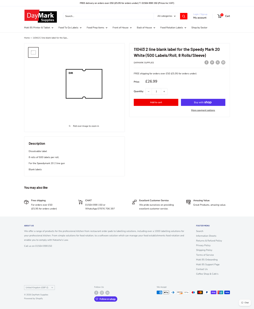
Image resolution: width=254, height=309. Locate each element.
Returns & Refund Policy (209, 240)
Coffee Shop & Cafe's (207, 274)
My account (199, 17)
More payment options (203, 110)
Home (27, 37)
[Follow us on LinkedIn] (107, 293)
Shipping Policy (204, 250)
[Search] (183, 16)
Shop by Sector (199, 27)
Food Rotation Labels (171, 27)
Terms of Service (205, 255)
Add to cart (156, 102)
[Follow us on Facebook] (96, 293)
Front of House (120, 27)
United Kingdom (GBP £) (37, 287)
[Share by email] (223, 62)
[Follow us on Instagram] (102, 293)
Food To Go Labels (68, 27)
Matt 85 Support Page (208, 264)
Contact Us (202, 269)
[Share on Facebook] (206, 62)
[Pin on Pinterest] (212, 62)
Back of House (144, 27)
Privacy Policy (203, 245)
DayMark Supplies (144, 62)
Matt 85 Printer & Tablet (37, 27)
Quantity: (139, 91)
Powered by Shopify (33, 298)
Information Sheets (206, 235)
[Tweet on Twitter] (218, 62)
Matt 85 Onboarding (207, 259)
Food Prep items (95, 27)
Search (199, 231)
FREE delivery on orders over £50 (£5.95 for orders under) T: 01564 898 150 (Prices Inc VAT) (127, 3)
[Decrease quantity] (149, 91)
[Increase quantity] (164, 91)
